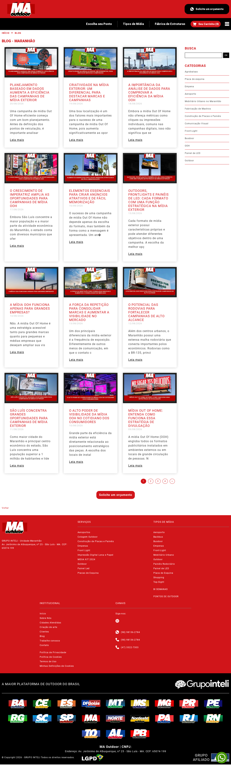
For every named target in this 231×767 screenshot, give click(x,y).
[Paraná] (189, 703)
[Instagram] (117, 621)
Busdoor (189, 138)
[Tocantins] (91, 733)
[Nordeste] (140, 718)
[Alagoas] (115, 734)
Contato (44, 645)
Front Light (84, 550)
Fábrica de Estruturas (170, 24)
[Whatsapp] (117, 632)
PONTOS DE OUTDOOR (165, 596)
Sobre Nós (45, 618)
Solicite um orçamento (210, 9)
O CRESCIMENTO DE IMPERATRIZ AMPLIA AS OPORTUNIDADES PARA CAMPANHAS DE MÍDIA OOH (29, 198)
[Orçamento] (206, 24)
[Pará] (164, 718)
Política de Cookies (51, 657)
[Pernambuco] (213, 703)
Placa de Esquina (163, 573)
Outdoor (189, 160)
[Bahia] (17, 703)
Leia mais (17, 140)
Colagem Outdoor (88, 537)
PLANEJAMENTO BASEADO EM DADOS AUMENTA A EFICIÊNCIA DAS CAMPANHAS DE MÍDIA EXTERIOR (29, 92)
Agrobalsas (191, 71)
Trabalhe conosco (50, 640)
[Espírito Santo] (66, 703)
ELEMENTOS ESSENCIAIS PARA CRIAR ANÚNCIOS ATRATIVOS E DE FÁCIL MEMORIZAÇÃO (89, 196)
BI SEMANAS (160, 589)
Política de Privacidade (53, 652)
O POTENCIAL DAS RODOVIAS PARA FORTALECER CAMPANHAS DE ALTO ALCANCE (146, 312)
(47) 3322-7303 (130, 647)
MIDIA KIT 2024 (86, 559)
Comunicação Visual (196, 123)
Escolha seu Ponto (99, 24)
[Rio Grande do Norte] (213, 718)
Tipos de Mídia (133, 24)
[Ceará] (42, 703)
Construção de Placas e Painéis (203, 116)
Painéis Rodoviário (164, 564)
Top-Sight (158, 582)
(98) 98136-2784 (130, 632)
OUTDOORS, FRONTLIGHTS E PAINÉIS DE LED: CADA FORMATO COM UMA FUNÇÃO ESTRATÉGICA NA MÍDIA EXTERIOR (148, 200)
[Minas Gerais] (164, 703)
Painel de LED (193, 153)
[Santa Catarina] (42, 718)
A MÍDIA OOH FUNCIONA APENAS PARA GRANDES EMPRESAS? (30, 308)
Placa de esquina (194, 79)
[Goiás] (91, 703)
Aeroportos (84, 532)
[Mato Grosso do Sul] (140, 703)
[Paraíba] (140, 733)
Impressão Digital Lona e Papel (95, 555)
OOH (187, 146)
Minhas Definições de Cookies (57, 666)
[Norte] (115, 718)
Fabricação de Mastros (198, 108)
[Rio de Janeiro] (189, 718)
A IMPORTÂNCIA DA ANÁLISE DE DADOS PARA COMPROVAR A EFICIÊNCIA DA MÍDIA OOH (149, 92)
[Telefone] (117, 640)
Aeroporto (190, 94)
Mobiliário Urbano (163, 555)
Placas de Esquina (88, 573)
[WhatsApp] (221, 757)
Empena (189, 86)
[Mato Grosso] (115, 703)
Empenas (83, 546)
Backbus (158, 537)
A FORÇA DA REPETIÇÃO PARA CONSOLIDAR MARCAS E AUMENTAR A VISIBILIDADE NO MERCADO (89, 312)
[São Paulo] (66, 718)
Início (5, 33)
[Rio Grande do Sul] (17, 718)
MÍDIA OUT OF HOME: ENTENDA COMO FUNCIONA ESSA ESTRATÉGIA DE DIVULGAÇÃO (145, 418)
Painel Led (84, 568)
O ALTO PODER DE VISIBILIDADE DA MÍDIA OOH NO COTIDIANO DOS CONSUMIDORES (89, 416)
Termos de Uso (48, 661)
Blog (18, 33)
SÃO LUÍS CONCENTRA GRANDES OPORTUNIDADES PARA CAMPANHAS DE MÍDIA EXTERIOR (29, 418)
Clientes (44, 631)
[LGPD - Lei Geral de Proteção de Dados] (92, 757)
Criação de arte (48, 627)
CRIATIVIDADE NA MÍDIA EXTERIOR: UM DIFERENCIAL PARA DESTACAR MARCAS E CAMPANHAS (89, 92)
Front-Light (191, 131)
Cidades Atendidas (50, 622)
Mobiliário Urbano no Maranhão (203, 101)
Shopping (158, 577)
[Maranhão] (91, 718)
